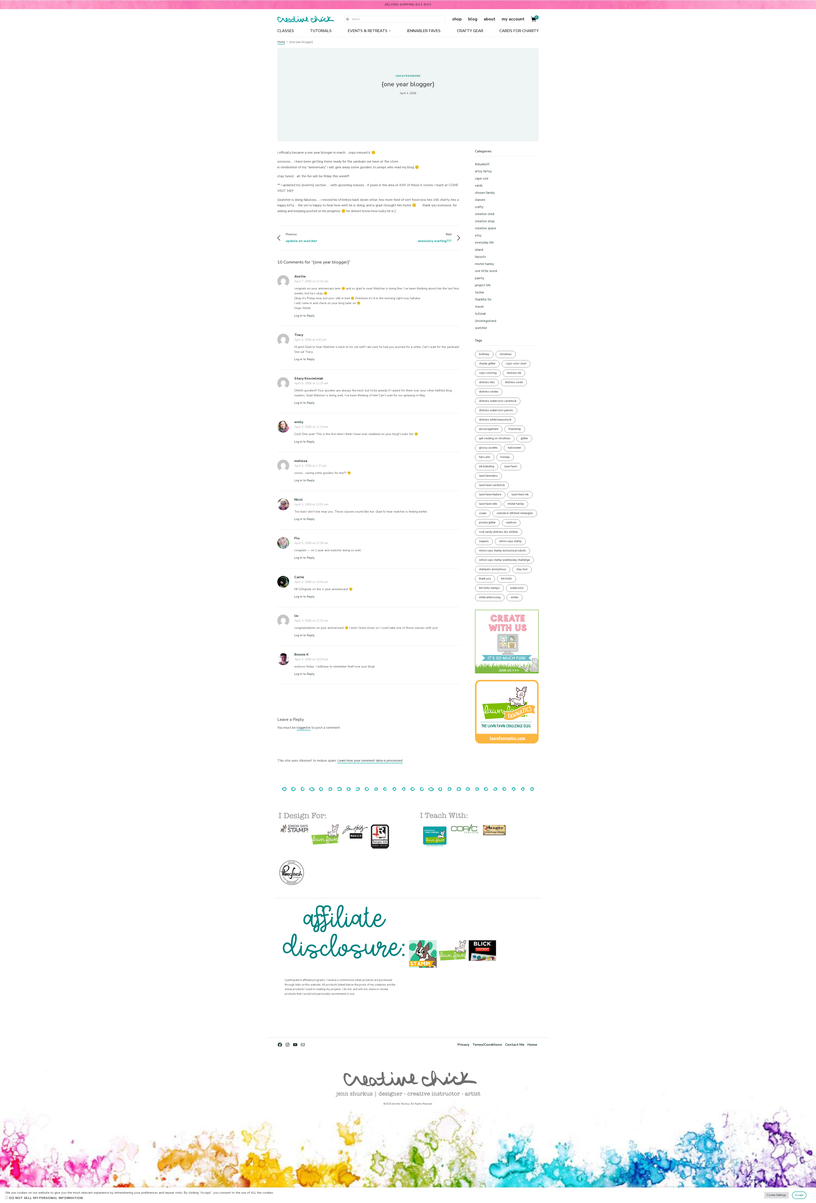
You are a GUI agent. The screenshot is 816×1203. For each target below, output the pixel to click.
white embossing (489, 597)
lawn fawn (510, 466)
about (489, 19)
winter (514, 597)
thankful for (483, 299)
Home (281, 42)
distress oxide (514, 382)
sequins (484, 541)
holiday (505, 457)
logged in (303, 727)
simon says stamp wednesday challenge (504, 560)
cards (479, 185)
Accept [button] (799, 1195)
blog (472, 19)
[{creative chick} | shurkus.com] (305, 19)
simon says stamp (510, 541)
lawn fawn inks (488, 504)
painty (479, 278)
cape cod (481, 178)
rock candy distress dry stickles (498, 532)
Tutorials (321, 30)
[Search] (347, 19)
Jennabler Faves (424, 30)
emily (298, 422)
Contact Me (514, 1044)
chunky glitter (487, 364)
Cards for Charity (519, 30)
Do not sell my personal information (46, 1198)
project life (483, 285)
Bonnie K (301, 654)
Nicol (298, 499)
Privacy (463, 1044)
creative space (485, 228)
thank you (485, 579)
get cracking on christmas (494, 438)
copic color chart (516, 364)
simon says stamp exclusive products (502, 551)
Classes (285, 30)
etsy (478, 235)
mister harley (484, 264)
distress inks (487, 382)
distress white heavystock (495, 420)
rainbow (511, 522)
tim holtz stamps (489, 588)
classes (480, 200)
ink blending (486, 466)
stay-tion (522, 569)
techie (479, 292)
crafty (479, 207)
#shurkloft (482, 164)
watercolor (517, 588)
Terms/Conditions (487, 1044)
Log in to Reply (304, 316)
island (479, 250)
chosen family (485, 193)
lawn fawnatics (488, 476)
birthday (484, 354)
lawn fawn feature (490, 494)
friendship (515, 429)
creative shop (485, 221)
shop (457, 19)
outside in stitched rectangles (515, 513)
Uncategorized (408, 76)
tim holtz (506, 579)
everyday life (484, 242)
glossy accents (488, 448)
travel (479, 307)
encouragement (488, 429)
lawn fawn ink (519, 494)
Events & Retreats (367, 30)
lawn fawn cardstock (492, 485)
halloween (514, 448)
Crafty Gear (470, 30)
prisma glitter (487, 522)
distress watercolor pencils (496, 410)
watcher (481, 328)
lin (296, 616)
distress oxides (488, 392)
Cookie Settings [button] (776, 1195)
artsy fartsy (483, 171)
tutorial (480, 314)
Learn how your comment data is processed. (370, 760)
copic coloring (488, 373)
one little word (486, 271)
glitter (524, 438)
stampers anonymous (492, 569)
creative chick (484, 214)
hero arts (484, 457)
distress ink (514, 373)
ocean (482, 513)
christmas (506, 354)
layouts (480, 257)
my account (513, 19)
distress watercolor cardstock (497, 401)
